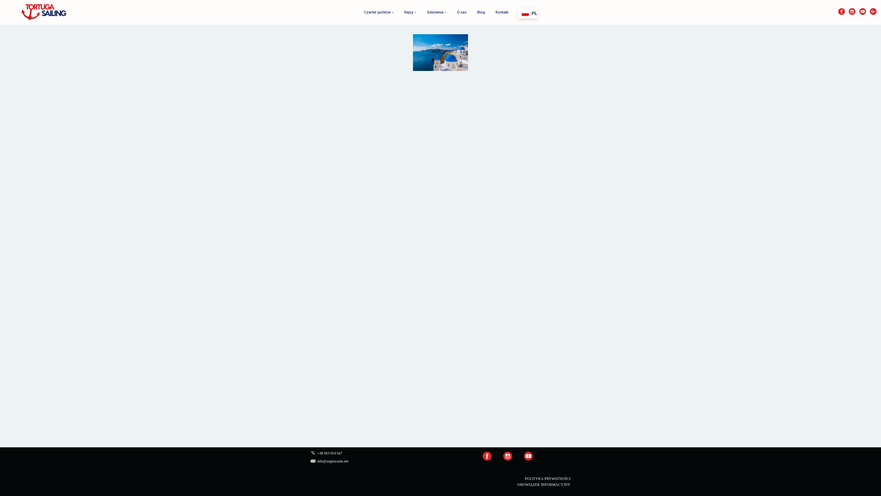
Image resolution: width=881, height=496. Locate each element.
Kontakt (502, 12)
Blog (481, 12)
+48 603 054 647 (329, 453)
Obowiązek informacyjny (543, 485)
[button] (393, 12)
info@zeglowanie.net (332, 461)
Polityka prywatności (547, 479)
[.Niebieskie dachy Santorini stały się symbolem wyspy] (440, 52)
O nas (462, 12)
